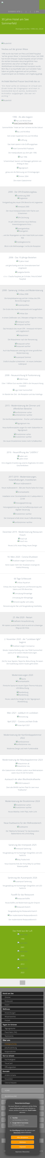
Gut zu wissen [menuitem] (8, 1056)
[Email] (24, 11)
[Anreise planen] (32, 11)
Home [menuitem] (7, 1090)
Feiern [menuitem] (7, 1005)
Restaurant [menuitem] (9, 1001)
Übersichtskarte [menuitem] (11, 1083)
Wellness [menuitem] (6, 1009)
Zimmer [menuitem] (8, 997)
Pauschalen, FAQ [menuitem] (11, 1032)
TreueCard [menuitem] (8, 1063)
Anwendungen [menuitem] (10, 1013)
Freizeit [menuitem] (7, 1020)
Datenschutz (17, 1132)
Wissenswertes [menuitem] (10, 1016)
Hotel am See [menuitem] (8, 993)
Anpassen (22, 1147)
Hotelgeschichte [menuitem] (11, 1044)
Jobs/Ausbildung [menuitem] (11, 1048)
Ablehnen (22, 1142)
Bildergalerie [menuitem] (10, 1096)
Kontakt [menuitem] (6, 1071)
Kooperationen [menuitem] (10, 1051)
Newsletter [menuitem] (9, 1079)
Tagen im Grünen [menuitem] (10, 1024)
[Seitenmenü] (42, 4)
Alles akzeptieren (22, 1137)
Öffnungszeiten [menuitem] (10, 1067)
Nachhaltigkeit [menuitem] (10, 1059)
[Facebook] (28, 11)
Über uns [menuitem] (6, 1040)
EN (37, 11)
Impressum (18, 1152)
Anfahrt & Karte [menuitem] (10, 1075)
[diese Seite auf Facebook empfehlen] (22, 982)
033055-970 (14, 11)
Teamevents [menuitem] (9, 1036)
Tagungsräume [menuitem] (10, 1028)
